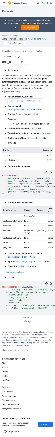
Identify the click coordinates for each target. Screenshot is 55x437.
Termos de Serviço (10, 418)
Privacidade (25, 418)
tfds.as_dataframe (27, 266)
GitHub (5, 372)
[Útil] (15, 56)
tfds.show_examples (25, 261)
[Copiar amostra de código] (51, 172)
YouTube (6, 380)
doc (17, 257)
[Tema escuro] (46, 172)
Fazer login (47, 3)
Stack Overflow (8, 400)
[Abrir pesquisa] (38, 3)
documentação (34, 138)
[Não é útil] (19, 56)
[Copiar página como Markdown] (22, 62)
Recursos (18, 51)
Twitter (5, 376)
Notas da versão (9, 396)
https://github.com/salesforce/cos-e (24, 109)
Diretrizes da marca (10, 404)
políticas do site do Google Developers (19, 343)
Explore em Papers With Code (25, 100)
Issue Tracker (7, 392)
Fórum (5, 367)
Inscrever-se (47, 424)
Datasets (7, 11)
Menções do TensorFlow (12, 409)
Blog (4, 363)
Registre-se (29, 27)
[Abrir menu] (4, 3)
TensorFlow (6, 51)
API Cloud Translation (37, 39)
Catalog (39, 51)
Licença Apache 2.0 (20, 340)
